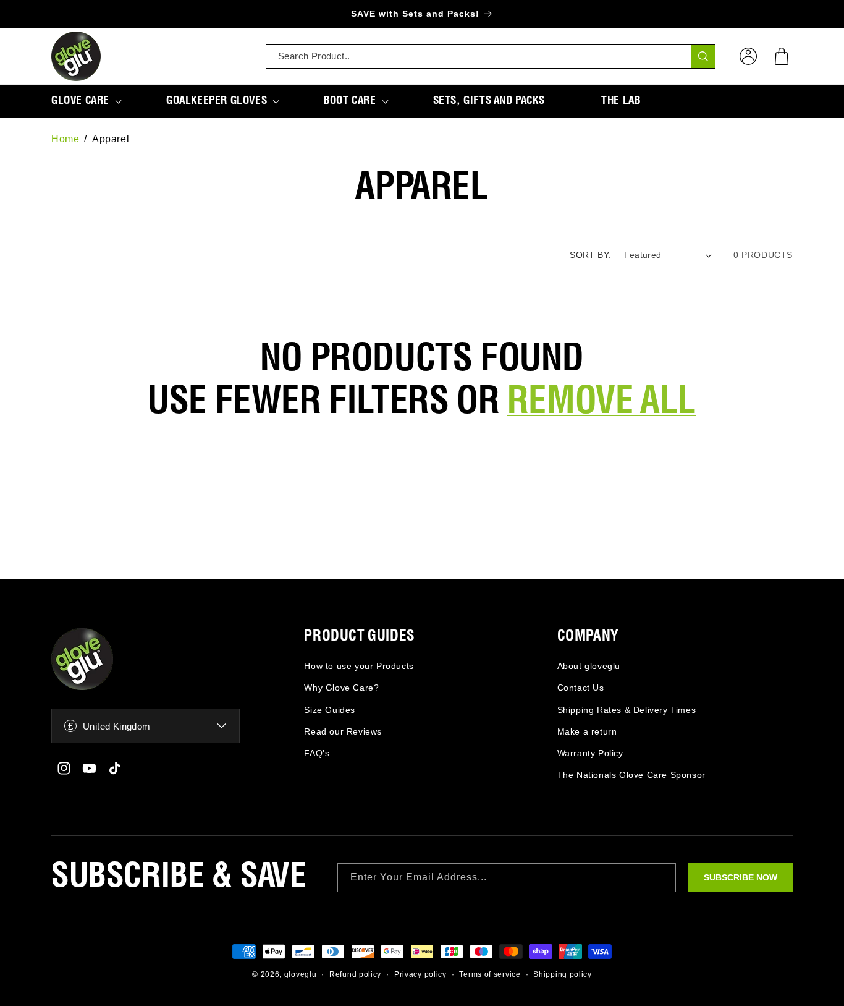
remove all (601, 402)
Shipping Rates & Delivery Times (626, 710)
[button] (781, 56)
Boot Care (350, 100)
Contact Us (580, 688)
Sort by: (590, 255)
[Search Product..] (703, 56)
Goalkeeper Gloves (216, 100)
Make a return (587, 731)
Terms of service (489, 974)
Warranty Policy (590, 753)
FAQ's (316, 753)
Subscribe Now (740, 877)
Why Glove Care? (341, 688)
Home (65, 139)
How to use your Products (358, 666)
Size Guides (329, 710)
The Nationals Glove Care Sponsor (631, 775)
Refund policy (355, 974)
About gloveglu (588, 666)
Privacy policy (420, 974)
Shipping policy (562, 974)
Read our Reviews (343, 731)
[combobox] (490, 56)
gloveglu (300, 974)
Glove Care (80, 100)
